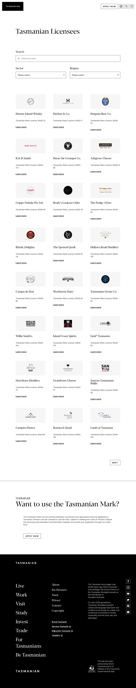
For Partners (59, 590)
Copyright (58, 610)
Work (21, 595)
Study (22, 613)
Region (74, 68)
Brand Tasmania (59, 622)
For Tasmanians (28, 643)
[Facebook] (128, 581)
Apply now (109, 6)
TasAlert (56, 635)
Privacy (56, 600)
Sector (19, 68)
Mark (55, 595)
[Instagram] (128, 587)
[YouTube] (128, 594)
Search (20, 52)
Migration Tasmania (61, 631)
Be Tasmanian (31, 655)
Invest (22, 622)
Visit (20, 604)
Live (20, 586)
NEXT (115, 462)
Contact (56, 605)
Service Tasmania (60, 626)
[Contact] (128, 612)
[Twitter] (128, 600)
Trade (22, 631)
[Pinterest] (128, 606)
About (56, 584)
